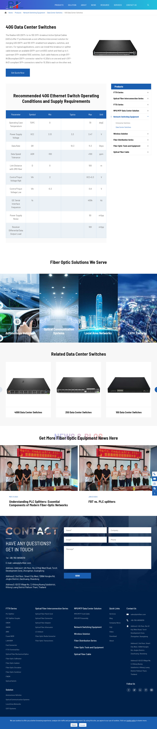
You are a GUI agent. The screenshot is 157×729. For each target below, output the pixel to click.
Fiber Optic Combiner (13, 672)
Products (59, 5)
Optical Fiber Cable (121, 152)
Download (113, 636)
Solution (72, 5)
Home (11, 12)
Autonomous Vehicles (13, 695)
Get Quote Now (17, 72)
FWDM (8, 676)
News (93, 5)
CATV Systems (11, 708)
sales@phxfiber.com (22, 562)
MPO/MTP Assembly (81, 618)
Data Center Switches (54, 12)
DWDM (8, 627)
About (84, 5)
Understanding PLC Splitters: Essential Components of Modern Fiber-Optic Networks (38, 503)
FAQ (110, 627)
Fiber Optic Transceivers (44, 640)
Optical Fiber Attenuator (44, 627)
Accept (82, 725)
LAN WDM (9, 640)
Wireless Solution (120, 133)
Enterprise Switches (123, 123)
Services (118, 5)
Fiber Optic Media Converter (45, 636)
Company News (115, 623)
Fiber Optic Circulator (13, 667)
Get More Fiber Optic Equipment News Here (78, 438)
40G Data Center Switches (73, 12)
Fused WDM (10, 636)
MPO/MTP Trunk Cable (82, 614)
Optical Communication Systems (17, 699)
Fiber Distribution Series (123, 140)
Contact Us (131, 5)
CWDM (8, 623)
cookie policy (131, 720)
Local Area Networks (13, 704)
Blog (111, 618)
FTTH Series (118, 92)
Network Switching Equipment (34, 12)
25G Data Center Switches (78, 412)
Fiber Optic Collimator (13, 658)
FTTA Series (118, 104)
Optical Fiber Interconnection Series (128, 98)
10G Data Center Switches (129, 412)
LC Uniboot (39, 632)
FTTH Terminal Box (12, 649)
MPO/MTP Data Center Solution (126, 110)
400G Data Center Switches (28, 412)
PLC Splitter (10, 614)
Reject (74, 725)
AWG (7, 632)
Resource (105, 5)
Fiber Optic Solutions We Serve (78, 262)
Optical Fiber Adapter (43, 623)
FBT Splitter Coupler (13, 618)
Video (111, 632)
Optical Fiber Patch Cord (44, 614)
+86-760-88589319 (17, 557)
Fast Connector (11, 645)
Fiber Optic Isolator (13, 663)
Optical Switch (11, 681)
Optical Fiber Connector (44, 618)
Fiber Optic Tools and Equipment (126, 146)
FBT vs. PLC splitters (101, 501)
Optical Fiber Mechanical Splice (17, 654)
